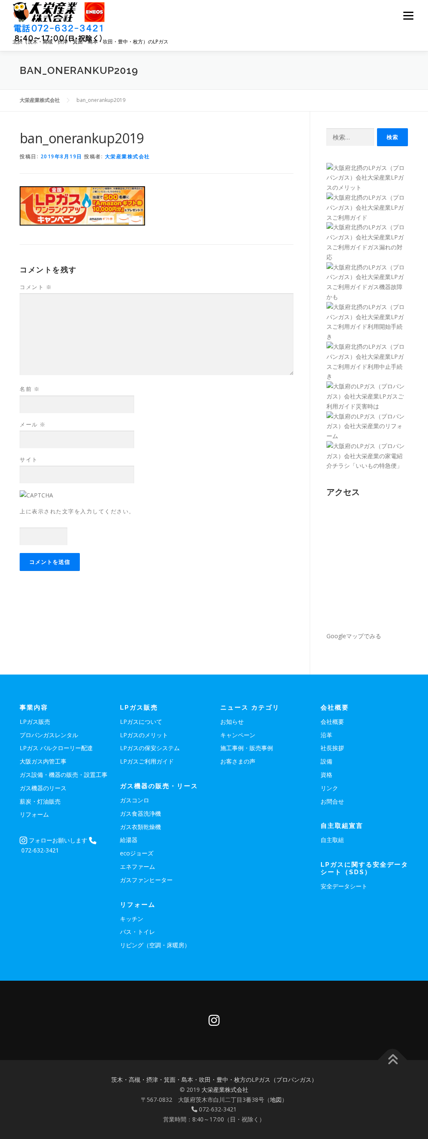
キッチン (131, 919)
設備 (326, 761)
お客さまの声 (237, 761)
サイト (29, 459)
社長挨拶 (332, 748)
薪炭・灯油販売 (40, 801)
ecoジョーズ (136, 853)
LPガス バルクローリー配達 (56, 748)
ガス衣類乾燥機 (140, 827)
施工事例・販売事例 (246, 748)
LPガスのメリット (144, 735)
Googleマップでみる (353, 636)
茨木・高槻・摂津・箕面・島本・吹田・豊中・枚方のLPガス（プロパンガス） (214, 1079)
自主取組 (332, 840)
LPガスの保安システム (150, 748)
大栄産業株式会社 (127, 156)
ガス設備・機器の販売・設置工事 (63, 775)
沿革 (326, 735)
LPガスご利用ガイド (147, 761)
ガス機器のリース (43, 788)
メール (33, 424)
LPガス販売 (35, 722)
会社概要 (332, 722)
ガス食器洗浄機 (140, 813)
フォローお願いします (57, 840)
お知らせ (232, 722)
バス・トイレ (137, 932)
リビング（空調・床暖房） (155, 945)
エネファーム (137, 866)
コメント (36, 287)
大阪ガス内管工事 (43, 761)
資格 (326, 775)
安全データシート (344, 886)
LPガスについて (141, 722)
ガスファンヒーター (146, 880)
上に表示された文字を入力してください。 (77, 511)
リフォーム (34, 814)
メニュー (408, 16)
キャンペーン (237, 735)
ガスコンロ (134, 800)
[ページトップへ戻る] (393, 1060)
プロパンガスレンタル (49, 735)
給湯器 (129, 840)
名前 (30, 389)
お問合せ (332, 801)
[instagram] (214, 1020)
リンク (329, 788)
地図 (276, 1099)
